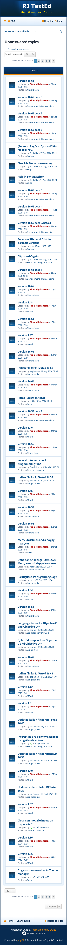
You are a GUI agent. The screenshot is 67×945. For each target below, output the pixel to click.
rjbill (32, 401)
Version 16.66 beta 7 (30, 113)
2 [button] (39, 60)
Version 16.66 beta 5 (30, 190)
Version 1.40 (25, 771)
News (29, 552)
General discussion (35, 470)
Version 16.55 (26, 507)
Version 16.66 (26, 81)
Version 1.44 (25, 590)
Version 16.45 (26, 657)
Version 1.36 (25, 837)
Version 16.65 (26, 286)
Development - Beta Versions (40, 106)
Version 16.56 (26, 444)
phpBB (21, 940)
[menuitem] (11, 21)
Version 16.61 (26, 351)
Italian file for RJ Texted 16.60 (35, 368)
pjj (31, 743)
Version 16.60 (26, 381)
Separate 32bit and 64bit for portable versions (35, 241)
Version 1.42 (25, 687)
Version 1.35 (25, 854)
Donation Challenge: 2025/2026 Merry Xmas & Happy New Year (37, 561)
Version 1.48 (25, 302)
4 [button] (46, 60)
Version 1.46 (25, 427)
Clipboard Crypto (28, 256)
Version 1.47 (25, 335)
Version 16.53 (26, 606)
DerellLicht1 (35, 467)
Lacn (32, 580)
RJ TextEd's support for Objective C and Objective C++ (37, 641)
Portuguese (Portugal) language (37, 577)
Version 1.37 (25, 804)
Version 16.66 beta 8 (30, 97)
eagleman (34, 371)
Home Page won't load (31, 398)
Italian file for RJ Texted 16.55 (35, 477)
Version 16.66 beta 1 (30, 270)
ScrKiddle (34, 153)
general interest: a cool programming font (32, 462)
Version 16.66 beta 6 (30, 130)
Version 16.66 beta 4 (30, 206)
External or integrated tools (40, 262)
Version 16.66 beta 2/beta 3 (34, 223)
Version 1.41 (25, 703)
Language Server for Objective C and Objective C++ (37, 624)
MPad (30, 311)
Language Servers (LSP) (38, 632)
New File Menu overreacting (35, 163)
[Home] (33, 8)
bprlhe (33, 629)
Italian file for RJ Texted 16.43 (35, 673)
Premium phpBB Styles (44, 929)
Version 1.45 (25, 491)
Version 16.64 (26, 319)
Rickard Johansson (39, 84)
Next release (33, 89)
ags (31, 246)
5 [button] (49, 60)
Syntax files (32, 649)
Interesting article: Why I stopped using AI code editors (38, 738)
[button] (53, 61)
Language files (33, 374)
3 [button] (42, 60)
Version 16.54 (26, 523)
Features (31, 155)
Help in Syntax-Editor (31, 176)
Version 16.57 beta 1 (30, 411)
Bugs (29, 169)
